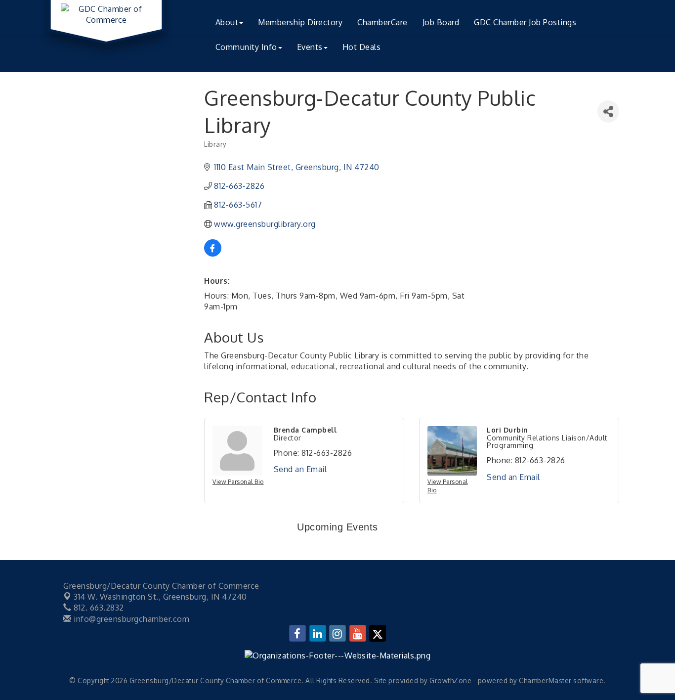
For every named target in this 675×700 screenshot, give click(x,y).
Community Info (246, 47)
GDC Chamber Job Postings (525, 22)
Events (310, 47)
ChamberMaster (545, 680)
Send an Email (300, 469)
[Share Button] (608, 111)
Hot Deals (361, 47)
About (227, 22)
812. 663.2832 (98, 607)
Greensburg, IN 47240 (160, 597)
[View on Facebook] (212, 254)
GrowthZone (450, 680)
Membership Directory (300, 22)
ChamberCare (382, 22)
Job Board (441, 22)
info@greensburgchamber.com (130, 619)
